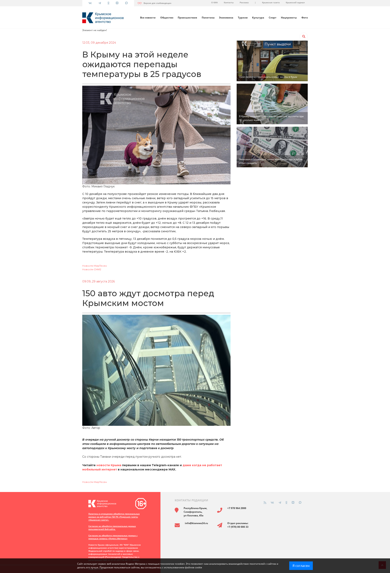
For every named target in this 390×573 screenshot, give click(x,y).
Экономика (226, 17)
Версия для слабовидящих (157, 3)
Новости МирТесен (94, 265)
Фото (304, 17)
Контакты (229, 2)
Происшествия (187, 17)
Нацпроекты (289, 17)
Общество (166, 17)
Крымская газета (271, 2)
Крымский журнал (295, 2)
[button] (304, 36)
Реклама (244, 2)
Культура (258, 17)
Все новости (148, 17)
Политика (208, 17)
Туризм (243, 17)
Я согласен (301, 565)
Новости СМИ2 (91, 269)
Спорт (272, 17)
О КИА (214, 2)
